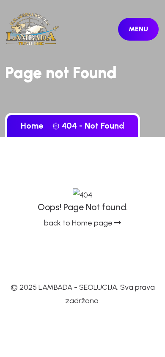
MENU (138, 29)
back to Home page (79, 223)
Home (34, 126)
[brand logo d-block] (32, 28)
